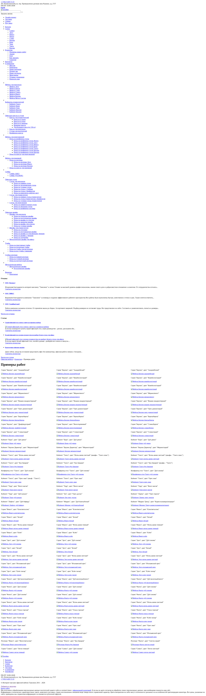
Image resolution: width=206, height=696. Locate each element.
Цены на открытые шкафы (23, 216)
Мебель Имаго (14, 94)
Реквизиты (13, 67)
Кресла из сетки (19, 121)
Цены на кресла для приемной (20, 168)
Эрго (11, 33)
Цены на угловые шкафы (23, 226)
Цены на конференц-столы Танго (26, 148)
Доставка (8, 668)
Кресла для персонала (17, 129)
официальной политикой (82, 690)
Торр (11, 44)
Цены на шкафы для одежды (24, 224)
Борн (11, 42)
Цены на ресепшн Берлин (23, 166)
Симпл (11, 31)
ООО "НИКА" (9, 293)
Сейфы (7, 172)
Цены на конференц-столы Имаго (26, 145)
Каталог (8, 27)
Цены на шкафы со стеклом (24, 220)
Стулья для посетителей (18, 131)
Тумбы (7, 243)
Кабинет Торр (14, 108)
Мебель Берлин (15, 96)
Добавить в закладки (8, 686)
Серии (7, 29)
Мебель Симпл (14, 92)
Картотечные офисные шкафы (14, 347)
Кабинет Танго (14, 104)
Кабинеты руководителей (14, 102)
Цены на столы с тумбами (23, 189)
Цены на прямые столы (22, 183)
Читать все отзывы (8, 314)
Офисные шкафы (11, 212)
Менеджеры (13, 75)
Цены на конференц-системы (24, 208)
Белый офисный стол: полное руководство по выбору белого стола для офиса (29, 335)
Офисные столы (11, 179)
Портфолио (9, 671)
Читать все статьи (7, 357)
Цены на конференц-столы (19, 139)
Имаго (11, 34)
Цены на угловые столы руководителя (28, 201)
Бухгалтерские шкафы (22, 268)
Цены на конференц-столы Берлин (26, 150)
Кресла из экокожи (20, 123)
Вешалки (8, 272)
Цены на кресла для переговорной (22, 154)
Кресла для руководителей (19, 117)
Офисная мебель (7, 359)
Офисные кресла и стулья (14, 116)
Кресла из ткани (20, 119)
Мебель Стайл (14, 90)
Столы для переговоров (18, 203)
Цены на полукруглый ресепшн (21, 261)
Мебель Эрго (14, 86)
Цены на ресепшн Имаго (23, 164)
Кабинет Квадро (15, 110)
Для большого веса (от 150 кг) (25, 127)
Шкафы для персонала (17, 214)
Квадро (12, 48)
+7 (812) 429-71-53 (7, 2)
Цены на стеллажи (20, 230)
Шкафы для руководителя (18, 228)
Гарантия (12, 60)
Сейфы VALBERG (16, 175)
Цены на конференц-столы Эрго (25, 143)
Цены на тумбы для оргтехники (21, 249)
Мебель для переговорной (14, 137)
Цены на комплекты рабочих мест (26, 193)
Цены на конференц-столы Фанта (26, 141)
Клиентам (8, 50)
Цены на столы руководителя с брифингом (29, 199)
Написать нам (14, 79)
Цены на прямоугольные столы (25, 205)
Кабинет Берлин (15, 112)
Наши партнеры (15, 69)
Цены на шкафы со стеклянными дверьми (29, 234)
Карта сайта (5, 688)
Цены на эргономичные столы (25, 185)
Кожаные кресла (20, 125)
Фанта (11, 36)
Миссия (12, 65)
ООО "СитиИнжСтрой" (12, 304)
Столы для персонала (17, 181)
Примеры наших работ (17, 52)
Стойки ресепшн (11, 255)
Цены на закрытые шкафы (23, 222)
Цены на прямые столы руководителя (27, 197)
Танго (11, 46)
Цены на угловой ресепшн (19, 259)
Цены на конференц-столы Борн (25, 146)
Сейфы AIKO (14, 174)
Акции (11, 54)
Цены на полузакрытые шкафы (25, 232)
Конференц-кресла (16, 133)
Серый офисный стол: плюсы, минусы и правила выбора (23, 322)
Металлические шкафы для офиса (21, 239)
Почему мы (13, 71)
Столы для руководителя (18, 195)
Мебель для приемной (13, 158)
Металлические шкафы (17, 266)
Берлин (12, 40)
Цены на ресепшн (16, 160)
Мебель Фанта (14, 88)
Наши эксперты (15, 73)
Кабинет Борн (14, 106)
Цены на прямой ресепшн (18, 257)
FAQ (11, 56)
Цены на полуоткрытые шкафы (25, 218)
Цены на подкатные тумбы (19, 247)
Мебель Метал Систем (17, 98)
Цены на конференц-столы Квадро (26, 152)
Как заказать (14, 58)
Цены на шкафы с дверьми (23, 235)
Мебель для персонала (13, 85)
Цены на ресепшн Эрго (22, 162)
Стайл (11, 38)
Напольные (13, 274)
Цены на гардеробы (21, 237)
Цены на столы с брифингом (24, 191)
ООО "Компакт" (10, 283)
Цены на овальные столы (23, 206)
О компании (9, 63)
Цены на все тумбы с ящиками (20, 251)
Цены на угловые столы (22, 187)
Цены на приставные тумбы (19, 245)
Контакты (8, 62)
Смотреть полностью (13, 289)
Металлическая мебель (13, 265)
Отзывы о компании (16, 77)
